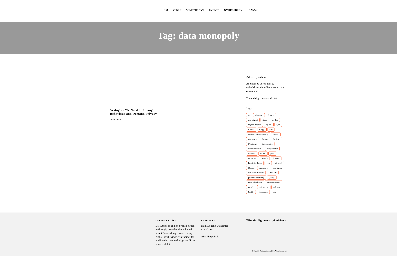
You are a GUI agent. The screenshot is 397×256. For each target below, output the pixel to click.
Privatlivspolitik (210, 236)
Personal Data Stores (256, 173)
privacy (271, 177)
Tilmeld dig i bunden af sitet (261, 98)
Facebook (251, 153)
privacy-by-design (273, 182)
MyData (251, 168)
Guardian (276, 158)
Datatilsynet (252, 144)
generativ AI (252, 158)
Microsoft (278, 163)
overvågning (277, 168)
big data (275, 120)
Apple (265, 120)
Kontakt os (207, 229)
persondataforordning (256, 177)
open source (263, 168)
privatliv (251, 187)
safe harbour (263, 187)
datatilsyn (276, 139)
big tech (269, 125)
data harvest (252, 139)
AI (249, 115)
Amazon (271, 115)
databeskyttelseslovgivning (258, 134)
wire (274, 192)
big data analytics (254, 125)
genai (272, 153)
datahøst (265, 139)
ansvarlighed (253, 120)
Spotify (251, 192)
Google (265, 158)
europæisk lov (272, 149)
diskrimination (267, 144)
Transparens (263, 192)
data (271, 129)
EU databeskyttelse (255, 149)
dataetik (276, 134)
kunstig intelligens (255, 163)
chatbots (251, 129)
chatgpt (262, 129)
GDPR (262, 153)
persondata (273, 173)
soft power (277, 187)
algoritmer (259, 115)
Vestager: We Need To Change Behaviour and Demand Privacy (133, 111)
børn (278, 125)
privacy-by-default (255, 182)
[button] (255, 10)
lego (268, 163)
